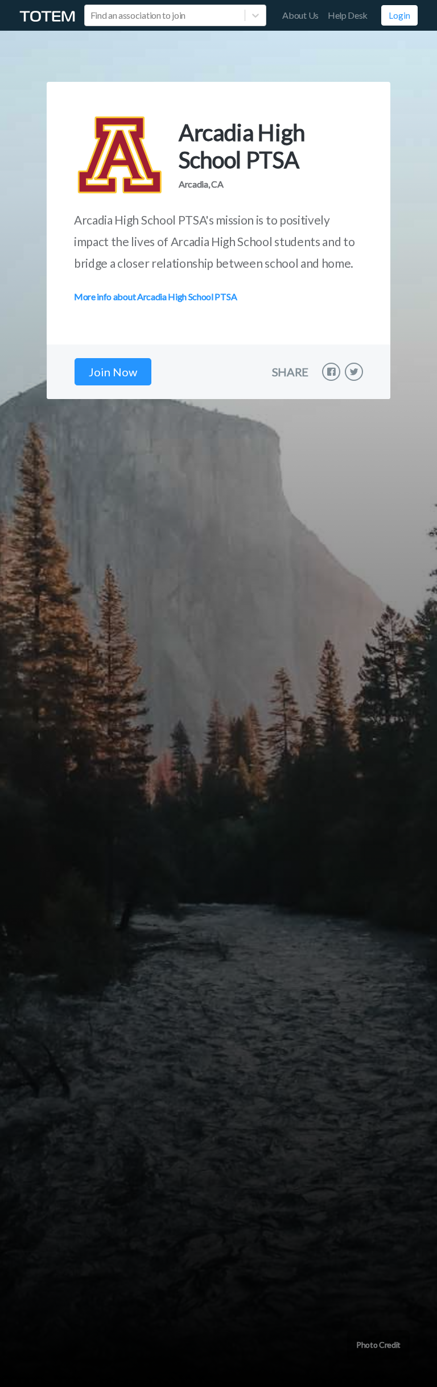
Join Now (113, 372)
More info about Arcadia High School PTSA (155, 296)
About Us (300, 15)
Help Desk (348, 15)
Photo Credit (378, 1344)
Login (399, 15)
